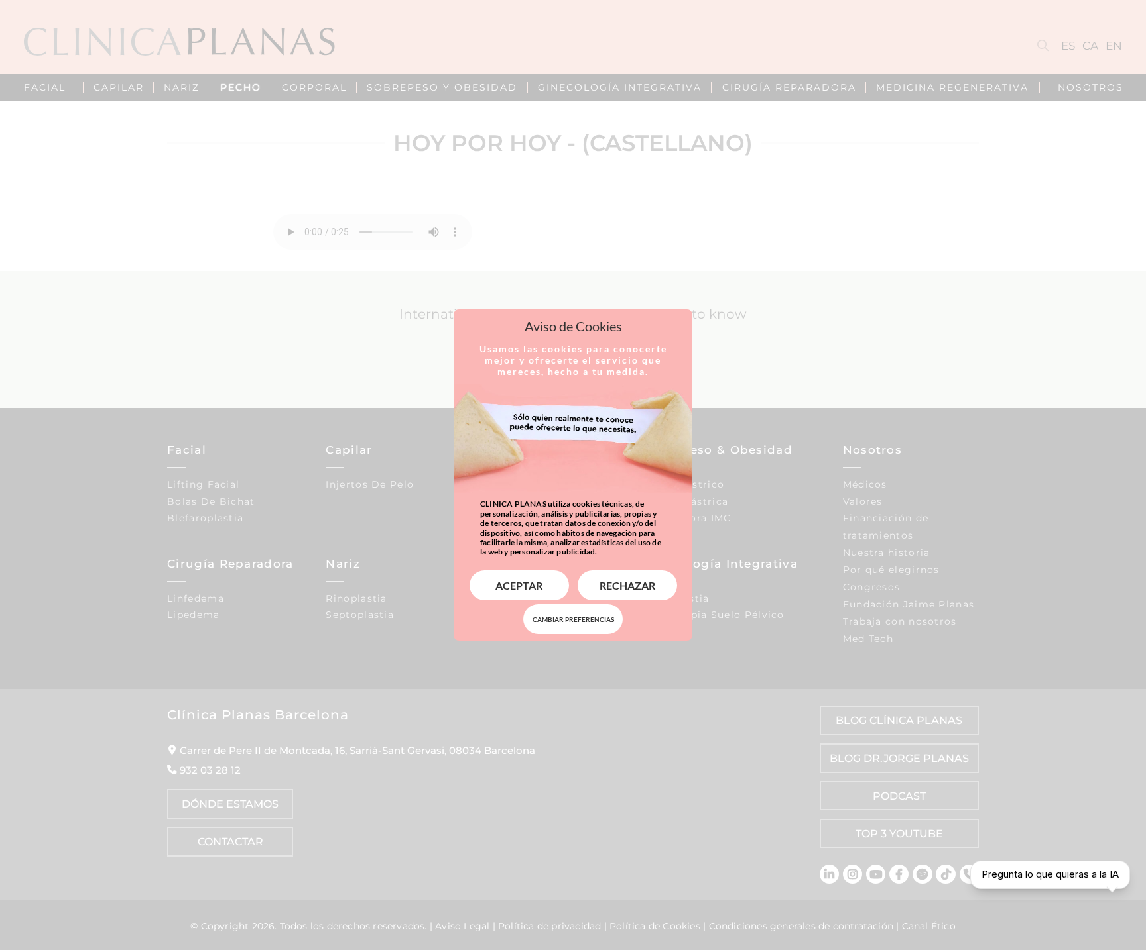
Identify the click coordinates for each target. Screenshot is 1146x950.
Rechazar (627, 585)
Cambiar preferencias (573, 619)
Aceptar (518, 585)
